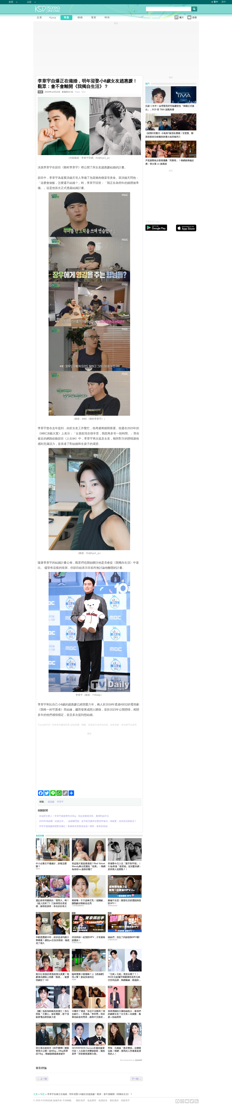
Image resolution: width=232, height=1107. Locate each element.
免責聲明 (91, 1100)
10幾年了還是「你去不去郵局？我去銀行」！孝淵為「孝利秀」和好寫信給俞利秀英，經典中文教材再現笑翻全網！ (88, 1014)
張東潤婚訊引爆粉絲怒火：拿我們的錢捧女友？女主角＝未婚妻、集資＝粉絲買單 (124, 1014)
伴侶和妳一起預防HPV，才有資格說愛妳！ (88, 938)
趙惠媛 (51, 801)
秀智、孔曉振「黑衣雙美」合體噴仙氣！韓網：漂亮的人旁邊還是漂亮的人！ (124, 1051)
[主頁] (40, 18)
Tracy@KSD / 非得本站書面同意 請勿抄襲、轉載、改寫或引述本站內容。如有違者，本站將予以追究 (87, 724)
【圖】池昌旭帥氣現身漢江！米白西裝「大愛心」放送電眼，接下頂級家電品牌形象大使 (52, 1014)
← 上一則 (42, 1079)
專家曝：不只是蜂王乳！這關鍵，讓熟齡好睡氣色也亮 (88, 902)
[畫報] (108, 18)
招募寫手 (125, 1100)
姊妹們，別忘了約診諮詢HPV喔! (124, 937)
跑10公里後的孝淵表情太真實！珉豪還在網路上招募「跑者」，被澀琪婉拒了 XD (52, 977)
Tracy (77, 92)
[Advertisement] (89, 760)
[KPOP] (53, 18)
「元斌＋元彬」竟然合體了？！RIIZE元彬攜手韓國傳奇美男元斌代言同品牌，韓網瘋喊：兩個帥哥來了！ (124, 977)
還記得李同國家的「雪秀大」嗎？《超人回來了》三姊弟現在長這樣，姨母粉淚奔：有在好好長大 (52, 903)
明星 (40, 92)
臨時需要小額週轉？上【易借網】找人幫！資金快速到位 (88, 975)
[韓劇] (81, 18)
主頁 (35, 1094)
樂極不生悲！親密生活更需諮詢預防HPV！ (124, 902)
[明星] (67, 18)
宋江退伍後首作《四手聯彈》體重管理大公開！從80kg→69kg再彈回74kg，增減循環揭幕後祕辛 (52, 1051)
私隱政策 (103, 1100)
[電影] (94, 18)
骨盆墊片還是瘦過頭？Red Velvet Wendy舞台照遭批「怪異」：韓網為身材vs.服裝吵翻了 (88, 866)
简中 (223, 2)
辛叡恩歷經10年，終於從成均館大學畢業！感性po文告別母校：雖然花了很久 (52, 940)
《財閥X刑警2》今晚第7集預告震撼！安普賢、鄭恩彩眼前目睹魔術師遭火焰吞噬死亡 (169, 135)
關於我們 (80, 1100)
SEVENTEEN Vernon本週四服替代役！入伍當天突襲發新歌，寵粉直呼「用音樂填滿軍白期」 (88, 1051)
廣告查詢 (114, 1100)
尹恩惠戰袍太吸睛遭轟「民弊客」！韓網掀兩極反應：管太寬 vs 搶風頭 (169, 162)
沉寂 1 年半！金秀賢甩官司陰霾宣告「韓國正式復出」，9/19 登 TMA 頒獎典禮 (169, 108)
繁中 (216, 2)
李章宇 (60, 801)
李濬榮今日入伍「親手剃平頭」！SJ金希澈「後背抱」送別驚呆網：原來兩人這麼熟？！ (124, 866)
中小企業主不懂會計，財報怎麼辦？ (51, 865)
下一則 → (136, 1079)
